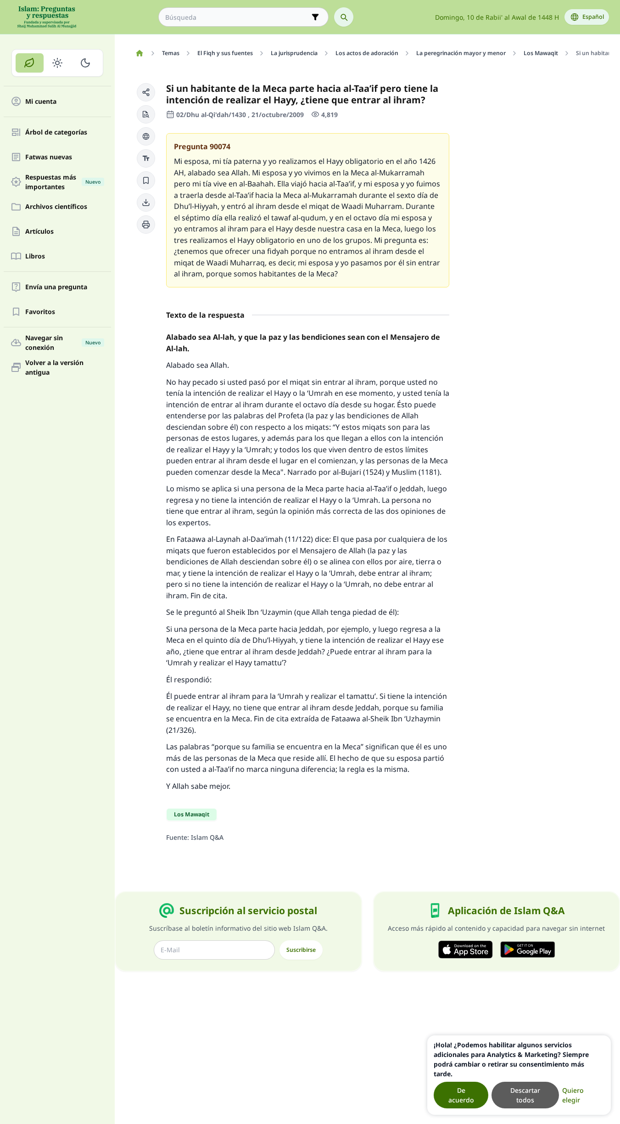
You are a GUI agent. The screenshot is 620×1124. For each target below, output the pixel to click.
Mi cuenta (40, 101)
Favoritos (40, 312)
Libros (35, 256)
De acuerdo (461, 1095)
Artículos (39, 231)
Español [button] (593, 17)
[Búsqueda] (343, 17)
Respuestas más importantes (63, 182)
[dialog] (519, 1075)
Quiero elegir (573, 1095)
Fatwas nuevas (48, 157)
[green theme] (30, 63)
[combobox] (237, 17)
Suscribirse (301, 950)
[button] (146, 92)
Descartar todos (525, 1095)
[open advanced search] (315, 17)
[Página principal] (139, 53)
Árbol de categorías (56, 132)
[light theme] (58, 63)
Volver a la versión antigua (54, 367)
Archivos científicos (56, 206)
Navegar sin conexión (63, 342)
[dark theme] (85, 63)
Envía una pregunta (56, 287)
